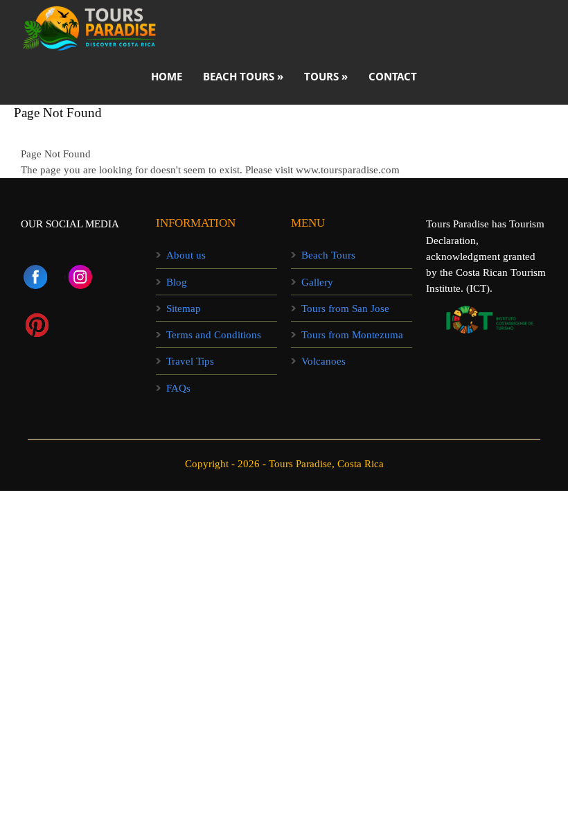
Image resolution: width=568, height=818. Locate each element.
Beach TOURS (243, 76)
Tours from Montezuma (352, 334)
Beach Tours (328, 255)
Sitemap (183, 308)
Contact (393, 76)
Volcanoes (323, 361)
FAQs (178, 388)
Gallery (317, 282)
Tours (326, 76)
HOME (166, 76)
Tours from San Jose (345, 308)
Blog (176, 282)
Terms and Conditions (213, 334)
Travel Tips (190, 361)
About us (186, 255)
